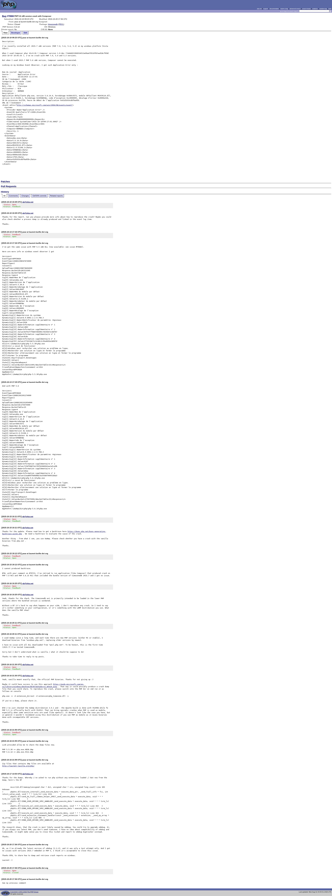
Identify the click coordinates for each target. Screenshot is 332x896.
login (329, 8)
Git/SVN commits (39, 196)
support (265, 8)
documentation (274, 8)
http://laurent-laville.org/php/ (18, 766)
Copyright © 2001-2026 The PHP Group (24, 892)
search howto (306, 8)
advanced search (295, 8)
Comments (13, 196)
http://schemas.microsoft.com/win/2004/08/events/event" (45, 105)
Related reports (56, 196)
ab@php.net (27, 202)
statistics (315, 8)
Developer (15, 33)
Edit (25, 33)
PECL (61, 24)
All (4, 196)
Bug (4, 16)
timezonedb (53, 24)
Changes (25, 196)
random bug (323, 8)
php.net (259, 8)
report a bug (284, 8)
